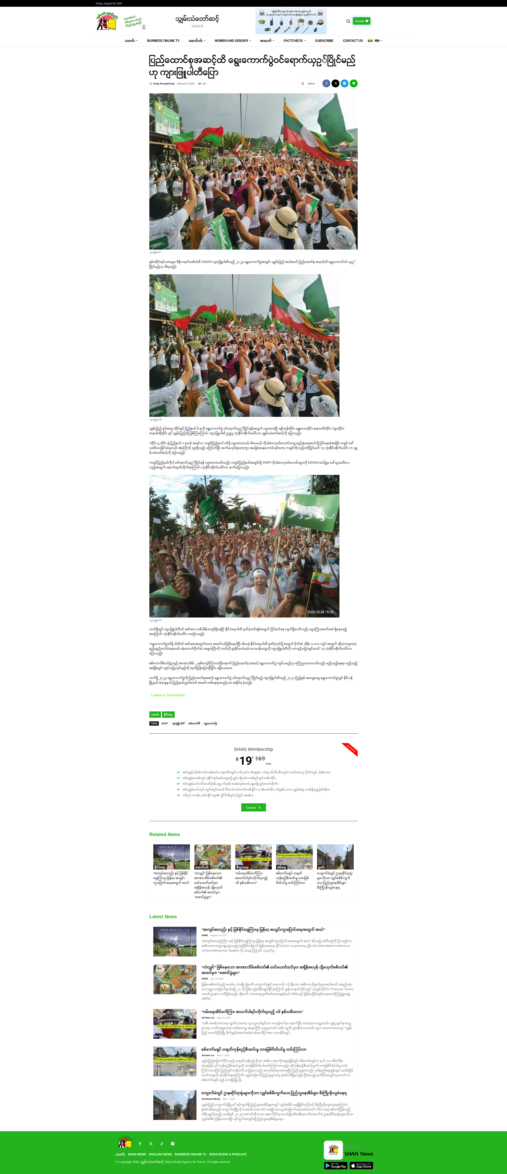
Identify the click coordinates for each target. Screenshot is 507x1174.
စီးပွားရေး (242, 867)
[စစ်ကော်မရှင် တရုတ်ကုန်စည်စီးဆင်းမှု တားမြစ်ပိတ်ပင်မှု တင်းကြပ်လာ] (294, 857)
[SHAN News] (134, 21)
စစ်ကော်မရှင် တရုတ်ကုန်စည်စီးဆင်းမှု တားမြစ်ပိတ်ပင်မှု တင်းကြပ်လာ (292, 877)
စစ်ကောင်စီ (194, 723)
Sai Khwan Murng (211, 1099)
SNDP (164, 723)
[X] (335, 83)
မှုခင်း (321, 867)
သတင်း (155, 714)
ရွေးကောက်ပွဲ (210, 723)
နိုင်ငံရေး (168, 714)
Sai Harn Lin (208, 1018)
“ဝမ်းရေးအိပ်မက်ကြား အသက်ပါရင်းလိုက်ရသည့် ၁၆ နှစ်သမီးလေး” (251, 877)
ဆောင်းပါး (202, 867)
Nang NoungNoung (163, 83)
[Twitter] (150, 1144)
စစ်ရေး (281, 867)
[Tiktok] (161, 1144)
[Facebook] (326, 83)
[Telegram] (345, 83)
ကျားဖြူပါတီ (178, 723)
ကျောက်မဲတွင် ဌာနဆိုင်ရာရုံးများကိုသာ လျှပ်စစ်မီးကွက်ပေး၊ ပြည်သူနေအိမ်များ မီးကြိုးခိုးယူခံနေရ (274, 1093)
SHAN (205, 935)
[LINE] (354, 83)
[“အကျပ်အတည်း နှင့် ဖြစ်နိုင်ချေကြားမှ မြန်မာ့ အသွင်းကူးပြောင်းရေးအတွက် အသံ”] (171, 857)
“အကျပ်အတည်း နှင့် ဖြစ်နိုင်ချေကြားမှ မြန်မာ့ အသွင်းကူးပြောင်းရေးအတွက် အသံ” (171, 877)
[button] (348, 21)
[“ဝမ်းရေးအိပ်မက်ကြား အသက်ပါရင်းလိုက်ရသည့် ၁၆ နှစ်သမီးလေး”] (253, 857)
